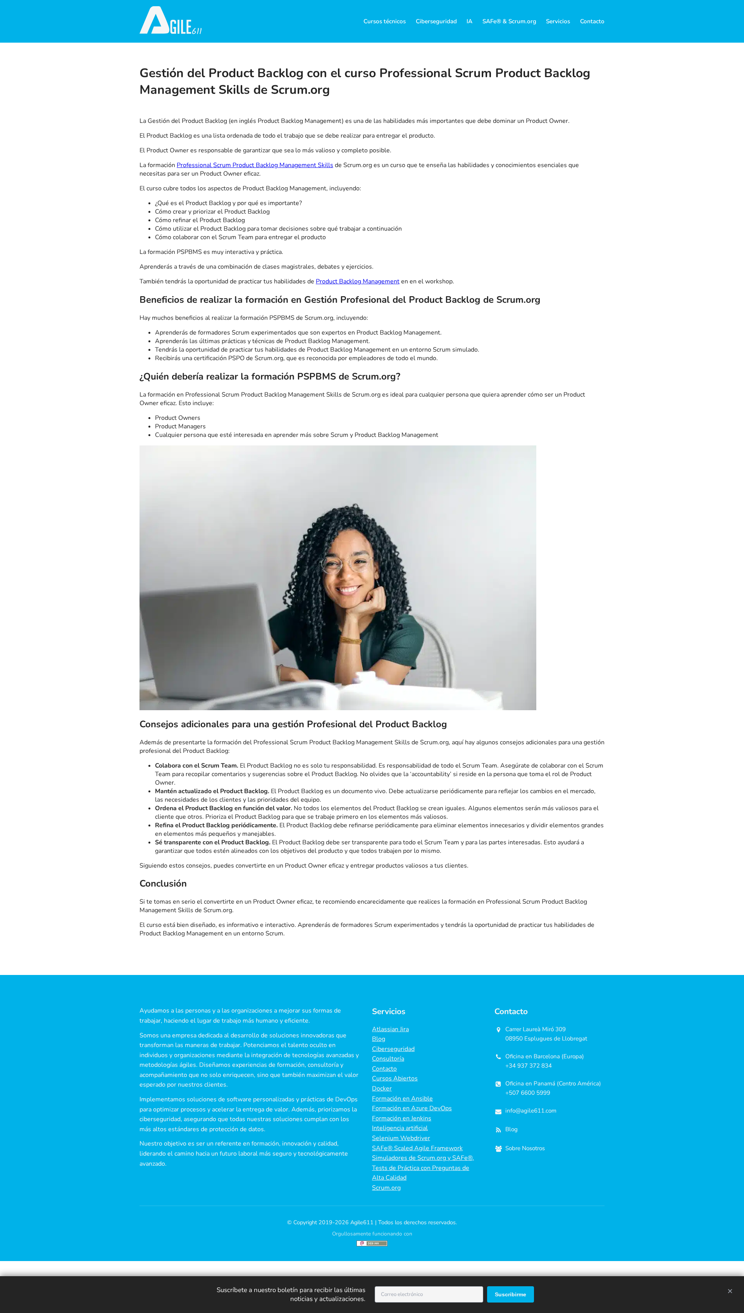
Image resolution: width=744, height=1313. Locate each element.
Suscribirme (510, 1294)
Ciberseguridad (436, 21)
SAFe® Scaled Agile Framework (417, 1148)
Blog (378, 1039)
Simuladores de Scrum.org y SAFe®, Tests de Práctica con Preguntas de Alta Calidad (423, 1168)
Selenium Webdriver (401, 1138)
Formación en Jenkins (401, 1118)
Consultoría (388, 1058)
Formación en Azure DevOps (412, 1108)
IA (469, 21)
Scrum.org (386, 1188)
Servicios (558, 21)
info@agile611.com (530, 1111)
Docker (382, 1088)
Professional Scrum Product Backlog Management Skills (255, 165)
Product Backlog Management (358, 281)
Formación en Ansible (402, 1098)
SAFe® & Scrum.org (509, 21)
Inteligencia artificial (400, 1128)
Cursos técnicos (384, 21)
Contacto (592, 21)
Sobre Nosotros (525, 1148)
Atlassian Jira (390, 1029)
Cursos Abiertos (395, 1078)
